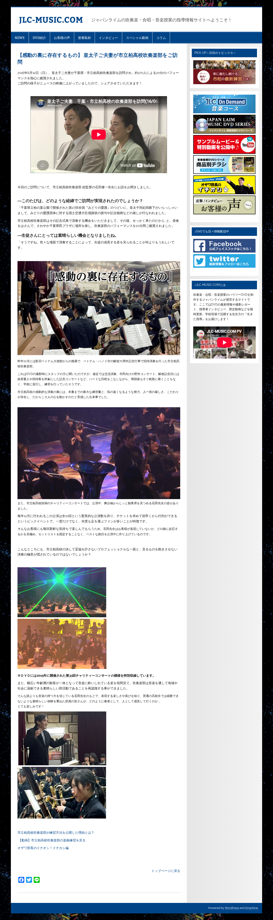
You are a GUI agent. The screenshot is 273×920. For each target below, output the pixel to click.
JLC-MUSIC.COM (51, 19)
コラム (161, 38)
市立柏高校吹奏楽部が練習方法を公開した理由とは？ (55, 833)
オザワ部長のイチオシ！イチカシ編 (43, 848)
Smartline (251, 908)
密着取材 (84, 38)
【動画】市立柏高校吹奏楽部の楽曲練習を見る (52, 840)
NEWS (20, 38)
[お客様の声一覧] (224, 213)
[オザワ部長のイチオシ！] (224, 193)
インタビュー (108, 38)
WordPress (232, 908)
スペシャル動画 (137, 38)
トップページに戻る (165, 871)
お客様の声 (62, 38)
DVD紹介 (39, 38)
